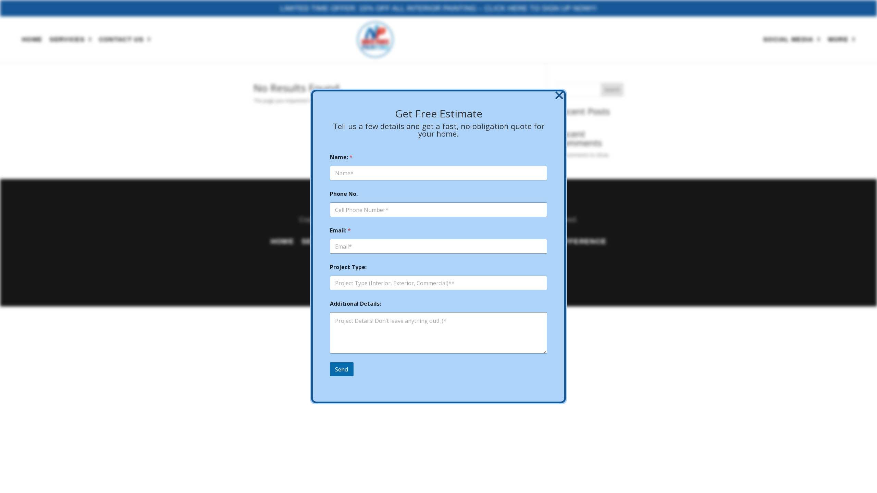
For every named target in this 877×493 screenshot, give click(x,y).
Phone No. (344, 194)
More (838, 39)
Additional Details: (355, 304)
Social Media (788, 39)
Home (32, 39)
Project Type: (348, 267)
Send (341, 369)
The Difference (572, 242)
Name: (341, 157)
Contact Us (121, 39)
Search (612, 89)
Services (67, 39)
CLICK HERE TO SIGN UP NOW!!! (540, 8)
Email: (340, 230)
